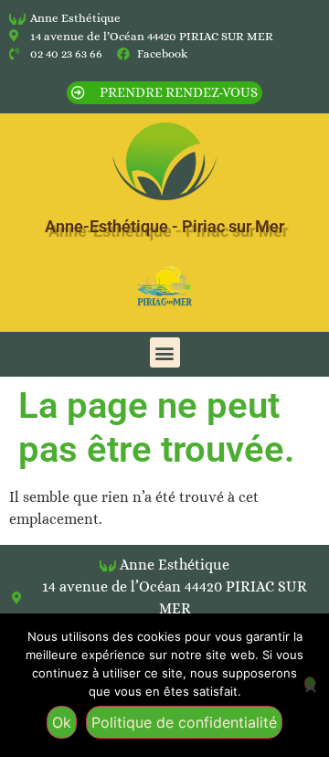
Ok (61, 722)
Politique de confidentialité (184, 722)
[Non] (309, 683)
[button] (165, 352)
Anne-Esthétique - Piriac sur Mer (164, 226)
